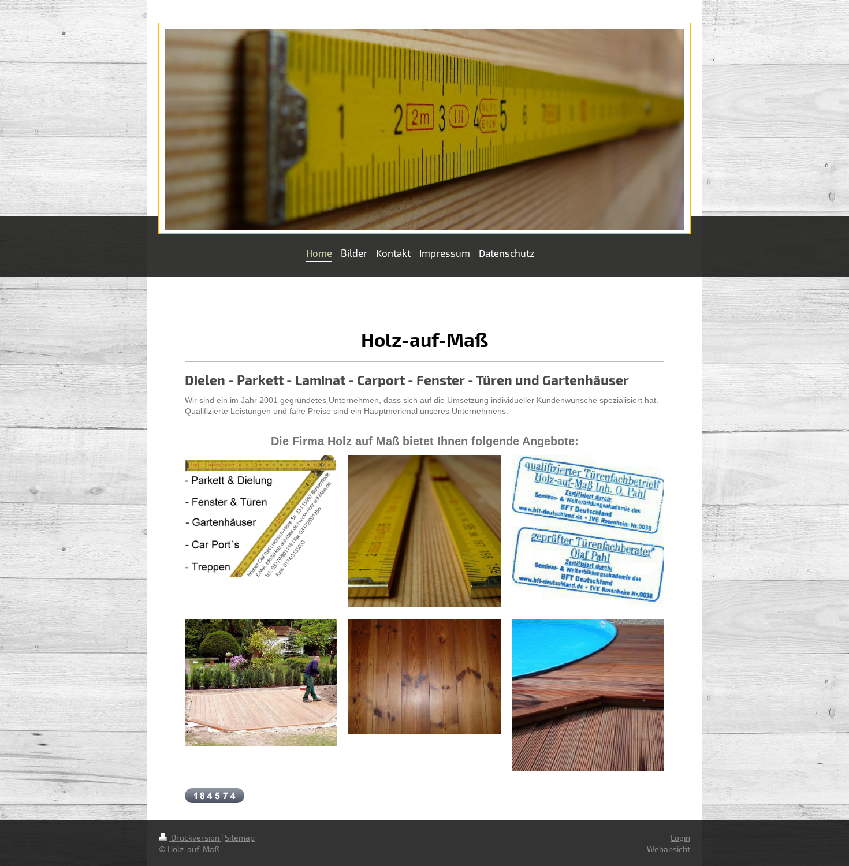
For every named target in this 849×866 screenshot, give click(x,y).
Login (680, 837)
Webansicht (668, 849)
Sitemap (240, 837)
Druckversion (195, 837)
